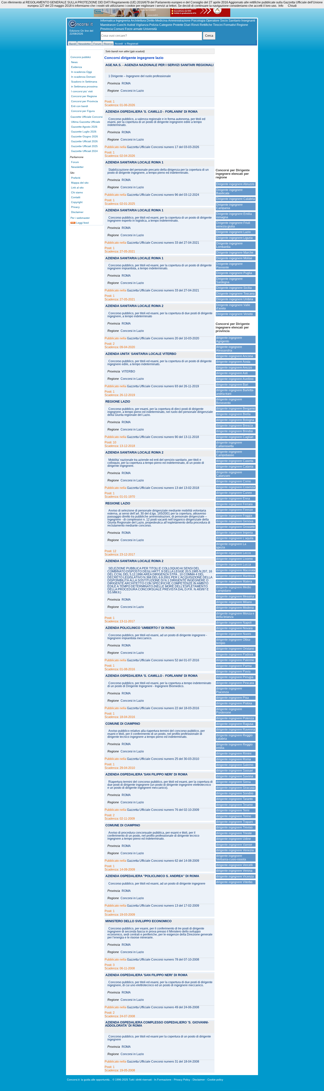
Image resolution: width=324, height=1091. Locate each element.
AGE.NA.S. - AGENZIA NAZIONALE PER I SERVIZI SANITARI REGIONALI (159, 65)
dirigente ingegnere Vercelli (234, 865)
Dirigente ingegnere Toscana (235, 293)
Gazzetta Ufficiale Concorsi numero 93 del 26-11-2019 (163, 386)
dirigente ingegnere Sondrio (234, 793)
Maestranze (108, 24)
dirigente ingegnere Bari (232, 384)
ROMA (126, 83)
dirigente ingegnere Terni (232, 810)
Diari (187, 24)
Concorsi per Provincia (84, 101)
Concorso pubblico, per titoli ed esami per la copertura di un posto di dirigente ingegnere (159, 1038)
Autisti (131, 24)
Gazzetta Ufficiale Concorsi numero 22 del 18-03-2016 (163, 708)
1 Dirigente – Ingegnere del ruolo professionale (139, 76)
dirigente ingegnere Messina (235, 596)
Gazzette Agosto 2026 (84, 126)
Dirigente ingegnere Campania (229, 206)
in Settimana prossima (84, 86)
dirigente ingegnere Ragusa (234, 723)
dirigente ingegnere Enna (233, 498)
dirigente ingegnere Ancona (234, 356)
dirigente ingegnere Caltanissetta (229, 444)
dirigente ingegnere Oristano (235, 648)
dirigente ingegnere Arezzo (234, 367)
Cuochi (121, 24)
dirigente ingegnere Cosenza (235, 487)
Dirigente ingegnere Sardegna (229, 280)
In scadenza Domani (83, 76)
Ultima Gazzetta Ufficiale (85, 121)
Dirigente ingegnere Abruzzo (235, 184)
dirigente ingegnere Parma (234, 665)
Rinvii (195, 24)
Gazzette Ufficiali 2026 (84, 141)
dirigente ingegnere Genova (234, 521)
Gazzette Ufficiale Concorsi (86, 116)
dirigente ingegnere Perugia (234, 677)
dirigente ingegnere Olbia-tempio (233, 641)
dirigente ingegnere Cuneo (234, 492)
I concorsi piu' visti (82, 91)
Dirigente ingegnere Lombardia (229, 245)
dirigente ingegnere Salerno (234, 764)
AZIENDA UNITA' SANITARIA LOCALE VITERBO (140, 354)
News (74, 62)
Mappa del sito (79, 182)
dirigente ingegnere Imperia (234, 532)
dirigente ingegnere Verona (234, 870)
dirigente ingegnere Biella (233, 414)
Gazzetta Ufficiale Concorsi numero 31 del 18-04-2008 (163, 1061)
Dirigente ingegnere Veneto (234, 314)
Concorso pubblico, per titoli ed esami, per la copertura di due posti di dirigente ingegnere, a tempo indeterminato (159, 315)
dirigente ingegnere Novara (234, 628)
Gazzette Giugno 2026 (84, 136)
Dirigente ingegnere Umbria (234, 299)
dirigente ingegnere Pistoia (234, 703)
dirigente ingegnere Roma (233, 759)
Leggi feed (82, 222)
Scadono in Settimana (84, 81)
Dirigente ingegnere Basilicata (229, 191)
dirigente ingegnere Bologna (235, 420)
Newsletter (77, 166)
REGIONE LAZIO (117, 401)
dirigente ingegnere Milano (234, 602)
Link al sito (77, 187)
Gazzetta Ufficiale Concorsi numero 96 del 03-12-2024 (163, 194)
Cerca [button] (209, 35)
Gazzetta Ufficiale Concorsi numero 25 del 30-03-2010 (163, 758)
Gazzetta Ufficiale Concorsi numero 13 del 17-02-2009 (163, 905)
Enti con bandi (79, 106)
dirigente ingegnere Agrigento (229, 339)
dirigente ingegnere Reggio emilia (234, 746)
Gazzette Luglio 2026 (83, 131)
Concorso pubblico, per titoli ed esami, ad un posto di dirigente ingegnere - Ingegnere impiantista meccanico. (157, 637)
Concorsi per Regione (84, 96)
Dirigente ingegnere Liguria (234, 237)
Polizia (153, 24)
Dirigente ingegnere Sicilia (234, 287)
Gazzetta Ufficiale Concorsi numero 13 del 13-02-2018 (163, 487)
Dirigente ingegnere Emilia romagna (234, 215)
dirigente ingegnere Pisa (232, 697)
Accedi (119, 43)
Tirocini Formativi (224, 24)
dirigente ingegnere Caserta (234, 460)
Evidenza (76, 67)
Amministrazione (179, 20)
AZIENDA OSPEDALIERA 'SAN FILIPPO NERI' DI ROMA (146, 774)
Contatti (75, 197)
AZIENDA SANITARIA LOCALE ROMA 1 (134, 162)
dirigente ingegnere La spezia (231, 545)
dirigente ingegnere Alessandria (229, 348)
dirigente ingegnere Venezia (235, 850)
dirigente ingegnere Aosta (233, 361)
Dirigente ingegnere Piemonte (229, 265)
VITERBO (128, 371)
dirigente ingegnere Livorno (234, 558)
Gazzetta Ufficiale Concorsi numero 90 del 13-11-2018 (163, 437)
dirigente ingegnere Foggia (234, 515)
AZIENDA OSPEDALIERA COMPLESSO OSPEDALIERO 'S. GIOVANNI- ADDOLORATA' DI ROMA (157, 1024)
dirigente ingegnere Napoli (234, 622)
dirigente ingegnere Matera (234, 581)
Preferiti (75, 177)
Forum (75, 162)
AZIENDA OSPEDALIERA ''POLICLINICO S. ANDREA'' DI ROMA (152, 876)
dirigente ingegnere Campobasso (229, 453)
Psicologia (198, 20)
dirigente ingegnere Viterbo (234, 882)
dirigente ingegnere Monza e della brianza (235, 615)
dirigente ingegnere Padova (234, 654)
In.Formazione (162, 1079)
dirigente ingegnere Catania (234, 466)
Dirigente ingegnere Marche (234, 252)
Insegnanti (248, 20)
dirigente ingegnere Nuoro (233, 633)
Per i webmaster (80, 217)
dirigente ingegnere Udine (233, 838)
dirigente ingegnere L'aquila (234, 538)
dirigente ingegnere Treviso (234, 827)
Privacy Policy (182, 1079)
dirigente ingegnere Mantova (235, 575)
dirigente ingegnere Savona (234, 776)
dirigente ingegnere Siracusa (235, 787)
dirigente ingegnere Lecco (233, 553)
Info (280, 5)
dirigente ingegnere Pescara (235, 682)
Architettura (138, 20)
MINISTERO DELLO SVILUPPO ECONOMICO (138, 921)
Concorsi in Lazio (132, 90)
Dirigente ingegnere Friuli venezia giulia (233, 224)
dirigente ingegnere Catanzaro (229, 474)
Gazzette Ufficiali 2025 (84, 146)
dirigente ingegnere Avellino (235, 379)
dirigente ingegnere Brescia (234, 425)
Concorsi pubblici (80, 57)
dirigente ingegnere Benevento (229, 401)
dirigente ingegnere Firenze (234, 509)
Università (150, 29)
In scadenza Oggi (81, 71)
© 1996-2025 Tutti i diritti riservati (132, 1079)
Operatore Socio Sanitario (223, 20)
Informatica (107, 20)
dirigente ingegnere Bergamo (235, 408)
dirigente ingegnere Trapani (234, 821)
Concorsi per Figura (83, 110)
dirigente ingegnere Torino (233, 816)
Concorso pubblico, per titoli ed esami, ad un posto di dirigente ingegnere (156, 883)
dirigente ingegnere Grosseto (235, 526)
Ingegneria (123, 20)
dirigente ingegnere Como (233, 481)
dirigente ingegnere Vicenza (235, 876)
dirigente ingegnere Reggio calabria (234, 737)
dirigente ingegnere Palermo (235, 660)
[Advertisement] (236, 107)
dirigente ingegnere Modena (235, 607)
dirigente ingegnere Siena (233, 781)
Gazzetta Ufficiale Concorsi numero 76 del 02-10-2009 (163, 809)
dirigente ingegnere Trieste (234, 833)
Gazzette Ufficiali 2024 (84, 151)
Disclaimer (77, 212)
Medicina (161, 20)
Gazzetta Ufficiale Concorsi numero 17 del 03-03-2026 (163, 147)
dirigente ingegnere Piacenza (229, 690)
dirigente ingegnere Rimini (233, 753)
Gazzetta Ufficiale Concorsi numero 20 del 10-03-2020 (163, 338)
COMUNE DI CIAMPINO (122, 723)
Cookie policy (215, 1079)
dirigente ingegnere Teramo (234, 804)
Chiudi (292, 5)
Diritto (150, 20)
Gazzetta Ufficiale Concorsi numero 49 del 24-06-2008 (163, 1007)
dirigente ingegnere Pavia (233, 671)
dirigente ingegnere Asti (232, 373)
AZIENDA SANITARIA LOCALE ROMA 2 (134, 306)
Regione (242, 24)
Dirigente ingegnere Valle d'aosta (233, 306)
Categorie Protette (171, 24)
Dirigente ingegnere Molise (234, 258)
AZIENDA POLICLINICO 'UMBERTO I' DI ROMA (140, 628)
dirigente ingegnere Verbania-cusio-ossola (231, 857)
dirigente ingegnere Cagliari (234, 437)
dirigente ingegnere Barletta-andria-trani (235, 392)
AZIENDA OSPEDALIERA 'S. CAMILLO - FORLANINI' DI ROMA (151, 111)
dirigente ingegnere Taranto (234, 799)
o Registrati (131, 43)
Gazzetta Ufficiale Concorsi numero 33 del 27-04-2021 (163, 242)
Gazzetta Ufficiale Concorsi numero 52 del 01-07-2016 (163, 660)
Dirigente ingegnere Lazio (233, 232)
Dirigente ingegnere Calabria (235, 198)
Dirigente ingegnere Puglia (234, 273)
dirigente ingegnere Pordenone (229, 710)
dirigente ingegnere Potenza (235, 718)
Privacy (75, 207)
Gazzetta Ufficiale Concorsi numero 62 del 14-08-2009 (163, 860)
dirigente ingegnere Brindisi (234, 431)
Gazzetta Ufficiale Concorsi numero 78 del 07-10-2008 (163, 959)
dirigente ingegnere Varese (234, 844)
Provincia (106, 29)
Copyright (76, 202)
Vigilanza (142, 24)
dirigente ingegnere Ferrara (234, 504)
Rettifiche (206, 24)
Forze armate (133, 29)
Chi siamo (77, 192)
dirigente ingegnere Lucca (233, 564)
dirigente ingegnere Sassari (234, 770)
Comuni (119, 29)
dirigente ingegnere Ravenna (235, 729)
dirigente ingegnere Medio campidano (233, 589)
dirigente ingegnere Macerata (235, 570)
